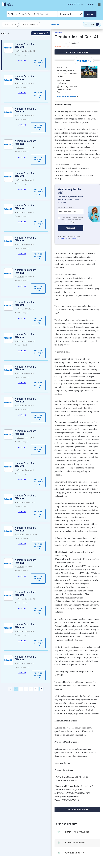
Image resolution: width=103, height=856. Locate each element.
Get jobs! (70, 228)
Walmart (20, 51)
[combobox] (21, 14)
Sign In (90, 4)
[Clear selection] (29, 14)
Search (90, 14)
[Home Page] (8, 4)
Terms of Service (63, 238)
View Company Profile (66, 97)
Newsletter (73, 4)
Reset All (55, 24)
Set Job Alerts (39, 33)
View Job (22, 60)
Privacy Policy (75, 238)
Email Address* (66, 207)
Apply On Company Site (38, 63)
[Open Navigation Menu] (99, 4)
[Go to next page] (41, 689)
